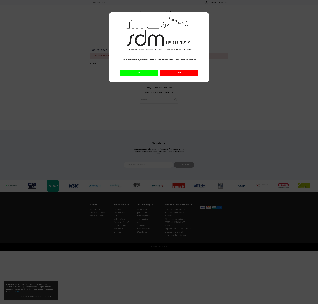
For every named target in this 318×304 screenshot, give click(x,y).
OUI (139, 73)
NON (179, 73)
